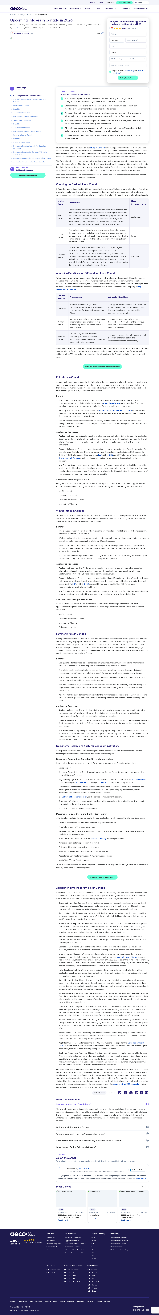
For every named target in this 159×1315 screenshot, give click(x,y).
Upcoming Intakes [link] (41, 15)
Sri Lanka (90, 1302)
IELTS (93, 1238)
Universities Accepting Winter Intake (27, 131)
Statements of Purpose (69, 458)
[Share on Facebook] (125, 1092)
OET (93, 1250)
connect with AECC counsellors (127, 1084)
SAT (100, 455)
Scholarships (109, 9)
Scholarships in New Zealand (119, 1241)
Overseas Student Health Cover (76, 1250)
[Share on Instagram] (146, 1092)
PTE (93, 1244)
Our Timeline (51, 1241)
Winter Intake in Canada (22, 120)
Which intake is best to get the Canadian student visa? (80, 1134)
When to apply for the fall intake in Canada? (76, 1147)
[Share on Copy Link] (141, 1092)
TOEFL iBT (103, 782)
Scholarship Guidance (72, 1247)
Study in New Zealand (94, 1282)
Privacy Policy (129, 71)
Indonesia (38, 1302)
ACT (74, 584)
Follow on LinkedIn (138, 1170)
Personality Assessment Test (75, 1253)
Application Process (72, 1241)
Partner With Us (52, 1247)
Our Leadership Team (54, 1244)
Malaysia (48, 1302)
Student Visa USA (70, 1276)
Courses (87, 9)
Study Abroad (59, 9)
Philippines (71, 1302)
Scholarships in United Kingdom (120, 1250)
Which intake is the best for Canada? (73, 1127)
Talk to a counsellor (124, 3)
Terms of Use (34, 1310)
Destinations (74, 9)
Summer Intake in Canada (22, 135)
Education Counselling (73, 1238)
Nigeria (62, 1302)
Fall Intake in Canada (21, 105)
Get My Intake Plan (126, 78)
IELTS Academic (139, 779)
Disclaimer (13, 1310)
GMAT (86, 584)
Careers (49, 1250)
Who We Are (51, 1238)
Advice (92, 3)
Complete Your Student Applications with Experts (102, 367)
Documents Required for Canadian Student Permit (32, 158)
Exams (97, 9)
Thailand (99, 1302)
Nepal (55, 1302)
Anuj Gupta (17, 28)
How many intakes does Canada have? (73, 1104)
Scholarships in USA (116, 1247)
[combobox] (141, 2)
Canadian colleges (111, 403)
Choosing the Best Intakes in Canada (28, 96)
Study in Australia (92, 1270)
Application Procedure (21, 113)
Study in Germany (93, 1288)
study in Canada (97, 147)
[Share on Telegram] (136, 1092)
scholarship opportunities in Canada (115, 410)
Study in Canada (99, 1093)
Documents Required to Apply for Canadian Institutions (29, 147)
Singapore (80, 1302)
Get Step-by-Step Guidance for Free (102, 877)
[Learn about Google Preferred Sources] (32, 33)
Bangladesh (23, 1302)
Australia (13, 1302)
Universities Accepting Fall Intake (25, 116)
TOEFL (94, 1241)
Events (100, 3)
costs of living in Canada (128, 957)
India (31, 1302)
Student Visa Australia (71, 1270)
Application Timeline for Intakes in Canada (29, 162)
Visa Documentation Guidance (75, 1244)
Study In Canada (25, 15)
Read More (141, 1178)
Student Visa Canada (71, 1273)
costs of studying (98, 838)
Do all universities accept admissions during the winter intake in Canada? (89, 1140)
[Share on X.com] (131, 1092)
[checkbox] (110, 72)
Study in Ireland (92, 1285)
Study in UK (90, 1279)
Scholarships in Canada (118, 1244)
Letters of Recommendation (74, 797)
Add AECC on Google (21, 33)
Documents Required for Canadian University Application (30, 153)
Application (123, 9)
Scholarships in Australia (118, 1238)
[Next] (147, 1186)
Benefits (16, 109)
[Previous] (142, 1186)
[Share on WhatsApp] (120, 1092)
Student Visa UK (69, 1279)
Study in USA (91, 1276)
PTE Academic (82, 782)
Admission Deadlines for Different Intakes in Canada (29, 100)
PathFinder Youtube (53, 1270)
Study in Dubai (91, 1291)
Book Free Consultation (28, 175)
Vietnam (107, 1302)
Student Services (139, 9)
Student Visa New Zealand (73, 1282)
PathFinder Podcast (53, 1273)
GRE (111, 455)
